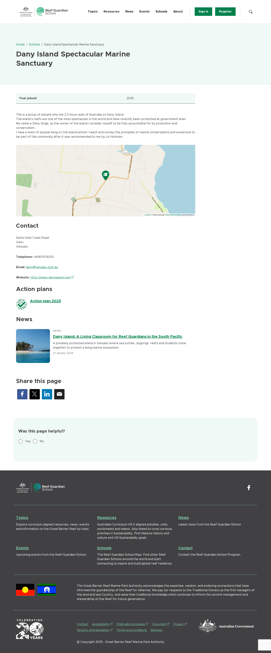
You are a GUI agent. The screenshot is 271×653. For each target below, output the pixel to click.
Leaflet (147, 215)
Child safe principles (132, 624)
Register (225, 11)
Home (20, 44)
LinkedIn (47, 394)
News (129, 11)
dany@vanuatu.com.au (42, 267)
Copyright (161, 624)
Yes (28, 441)
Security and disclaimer (95, 630)
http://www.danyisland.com (52, 277)
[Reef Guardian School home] (43, 11)
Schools (161, 11)
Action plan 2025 (45, 301)
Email (59, 394)
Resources (111, 11)
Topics (93, 11)
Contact (185, 548)
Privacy (180, 624)
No (42, 441)
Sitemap (156, 630)
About (178, 11)
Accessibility (102, 624)
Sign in (203, 11)
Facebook (22, 394)
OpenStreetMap (173, 215)
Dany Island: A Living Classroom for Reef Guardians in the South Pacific (117, 336)
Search (251, 12)
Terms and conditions (131, 630)
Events (144, 11)
